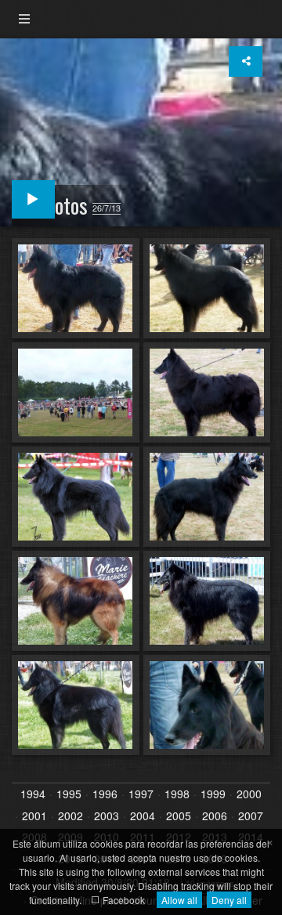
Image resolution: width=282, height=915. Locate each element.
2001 (34, 816)
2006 (214, 816)
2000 (249, 794)
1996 (105, 794)
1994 (32, 794)
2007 (250, 816)
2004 (142, 816)
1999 (213, 794)
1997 (141, 794)
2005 (178, 816)
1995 (68, 794)
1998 (177, 794)
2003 (106, 816)
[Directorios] (24, 19)
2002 (70, 816)
